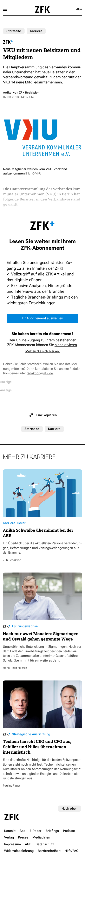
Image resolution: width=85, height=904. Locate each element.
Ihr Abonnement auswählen (42, 318)
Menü (5, 9)
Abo (79, 9)
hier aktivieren (66, 345)
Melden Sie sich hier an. (42, 351)
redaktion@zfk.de (40, 373)
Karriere (36, 31)
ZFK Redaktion (29, 92)
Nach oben (69, 808)
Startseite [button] (42, 9)
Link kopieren (46, 415)
